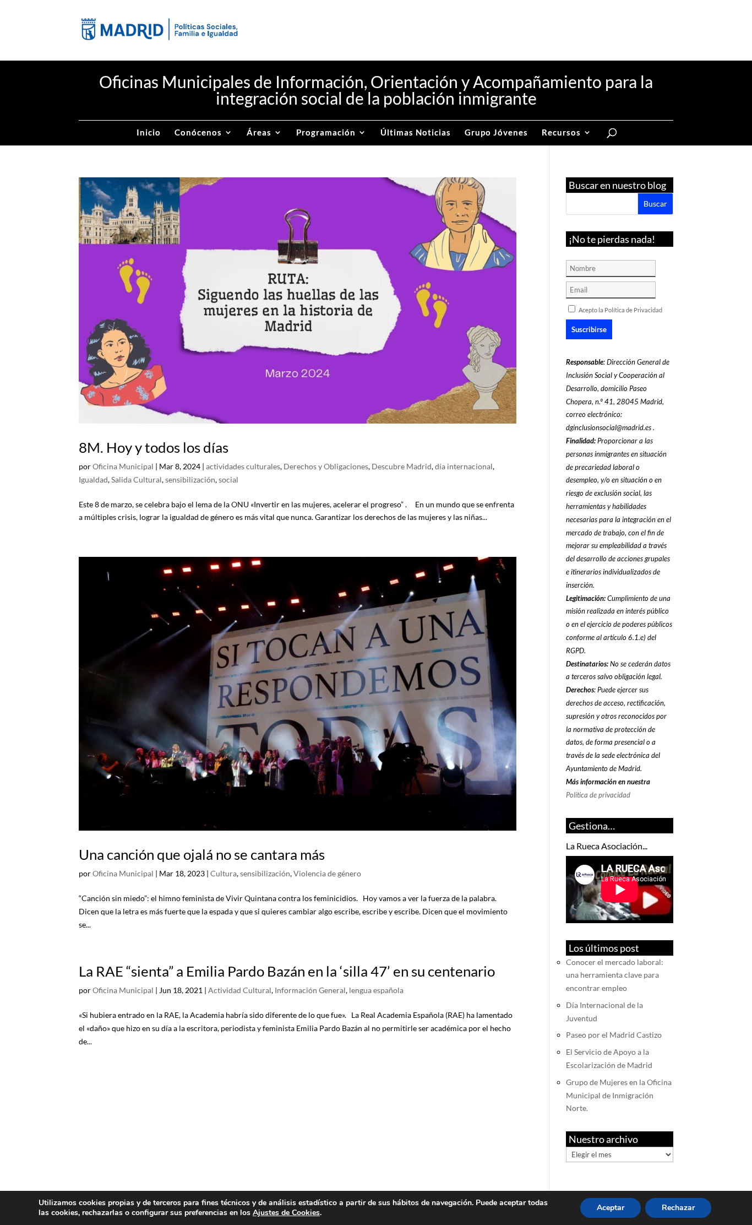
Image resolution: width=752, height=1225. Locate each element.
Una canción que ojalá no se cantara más (202, 854)
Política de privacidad (598, 794)
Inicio (149, 132)
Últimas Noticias (415, 132)
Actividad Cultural (239, 990)
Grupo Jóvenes (496, 132)
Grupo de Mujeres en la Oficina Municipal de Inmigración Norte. (619, 1095)
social (228, 479)
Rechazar (678, 1207)
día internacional (464, 466)
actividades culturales (243, 466)
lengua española (376, 990)
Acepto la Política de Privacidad (620, 309)
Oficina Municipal (123, 466)
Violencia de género (327, 873)
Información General (310, 990)
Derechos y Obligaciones (326, 466)
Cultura (223, 873)
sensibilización (190, 479)
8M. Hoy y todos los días (153, 447)
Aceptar (610, 1207)
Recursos (561, 132)
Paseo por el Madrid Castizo (614, 1034)
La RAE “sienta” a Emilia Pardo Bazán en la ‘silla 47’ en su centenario (287, 971)
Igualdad (93, 479)
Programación (326, 132)
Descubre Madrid (402, 466)
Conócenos (198, 132)
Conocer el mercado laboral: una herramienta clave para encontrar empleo (614, 975)
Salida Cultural (136, 479)
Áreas (259, 132)
